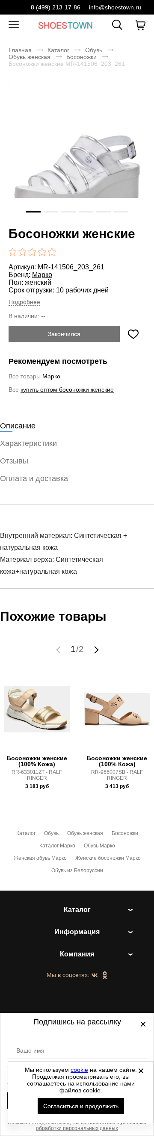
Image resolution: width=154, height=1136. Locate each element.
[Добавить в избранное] (133, 334)
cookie (79, 1069)
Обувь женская (29, 56)
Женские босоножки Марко (108, 858)
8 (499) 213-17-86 (55, 7)
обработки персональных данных (77, 1128)
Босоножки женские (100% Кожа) (37, 761)
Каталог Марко (57, 846)
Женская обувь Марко (40, 858)
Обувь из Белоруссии (77, 870)
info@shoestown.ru (115, 7)
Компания (77, 954)
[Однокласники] (105, 975)
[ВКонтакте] (95, 975)
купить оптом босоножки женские (67, 389)
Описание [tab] (18, 426)
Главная (20, 50)
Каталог (58, 50)
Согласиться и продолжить (80, 1106)
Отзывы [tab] (14, 461)
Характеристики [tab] (28, 443)
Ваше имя (30, 1050)
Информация (77, 931)
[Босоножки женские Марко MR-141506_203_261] (77, 151)
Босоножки (81, 56)
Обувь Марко (99, 846)
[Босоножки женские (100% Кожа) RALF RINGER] (37, 714)
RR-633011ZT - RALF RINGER (37, 775)
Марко (42, 274)
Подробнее (24, 301)
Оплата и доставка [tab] (34, 478)
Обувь (93, 50)
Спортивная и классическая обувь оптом (65, 25)
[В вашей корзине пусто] (140, 25)
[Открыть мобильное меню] (14, 25)
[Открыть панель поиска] (117, 25)
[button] (59, 649)
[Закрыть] (140, 1070)
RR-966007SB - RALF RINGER (117, 775)
